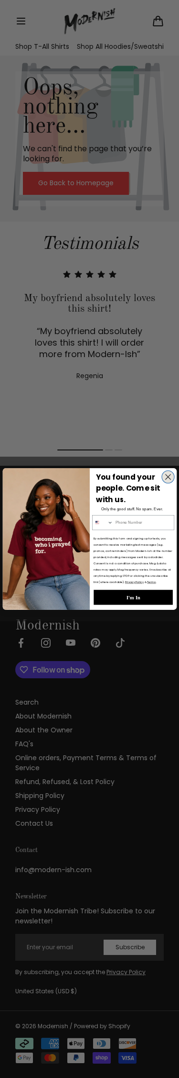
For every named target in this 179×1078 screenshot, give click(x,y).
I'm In (133, 597)
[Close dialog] (168, 477)
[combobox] (102, 523)
